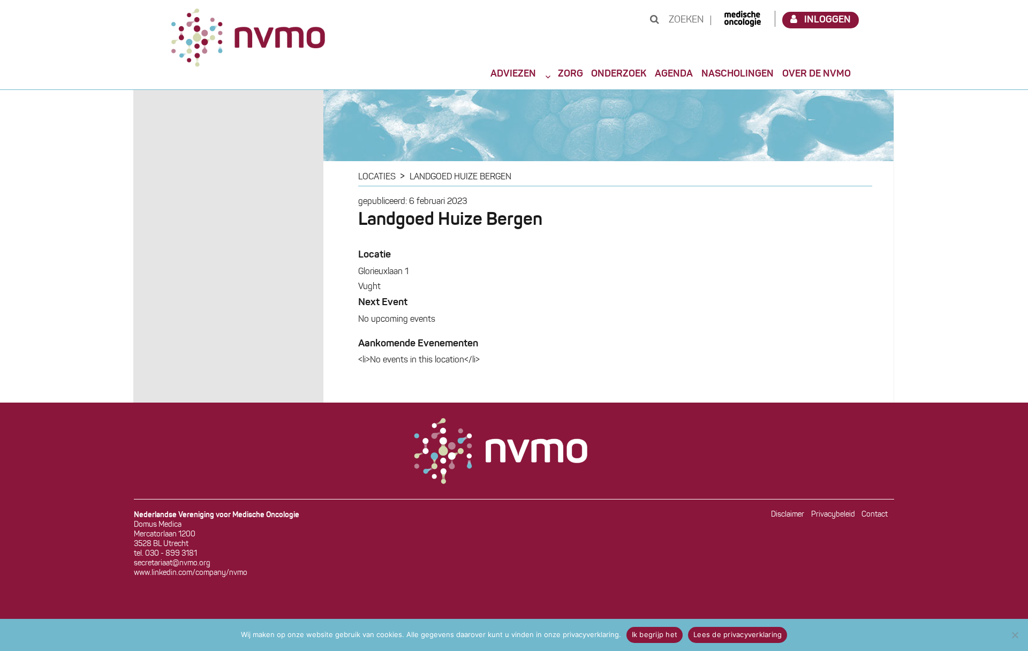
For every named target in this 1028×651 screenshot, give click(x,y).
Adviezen (513, 74)
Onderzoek (618, 74)
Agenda (674, 74)
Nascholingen (737, 74)
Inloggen (827, 20)
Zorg (570, 74)
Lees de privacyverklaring (737, 634)
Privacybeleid (833, 515)
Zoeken (685, 20)
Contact (874, 515)
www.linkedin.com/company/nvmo (190, 573)
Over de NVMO (816, 74)
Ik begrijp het (655, 634)
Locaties (377, 177)
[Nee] (1014, 635)
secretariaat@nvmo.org (172, 563)
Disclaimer (787, 515)
